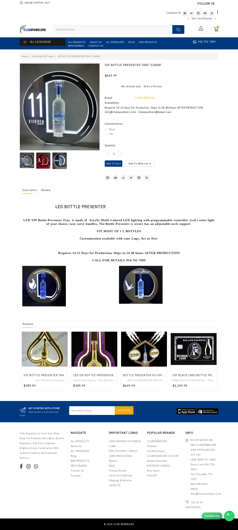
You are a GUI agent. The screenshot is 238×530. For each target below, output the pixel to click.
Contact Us (96, 45)
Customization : (114, 123)
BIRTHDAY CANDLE (158, 465)
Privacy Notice (117, 470)
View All (152, 475)
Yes (111, 133)
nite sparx (153, 470)
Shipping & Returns (120, 480)
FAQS (112, 465)
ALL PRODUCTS (77, 42)
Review (46, 190)
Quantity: (110, 145)
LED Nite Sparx (156, 451)
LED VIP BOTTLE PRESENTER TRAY (97, 375)
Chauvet (152, 446)
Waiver (113, 460)
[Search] (178, 29)
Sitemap (76, 475)
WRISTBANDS (76, 45)
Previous (23, 360)
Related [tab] (27, 324)
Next (214, 360)
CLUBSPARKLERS (144, 98)
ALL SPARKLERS (115, 42)
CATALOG (115, 485)
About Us (96, 42)
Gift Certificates (202, 18)
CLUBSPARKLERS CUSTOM (162, 456)
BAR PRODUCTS (148, 42)
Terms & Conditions (120, 475)
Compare (173, 12)
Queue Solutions (157, 460)
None (112, 129)
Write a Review (153, 86)
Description (30, 190)
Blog (131, 42)
